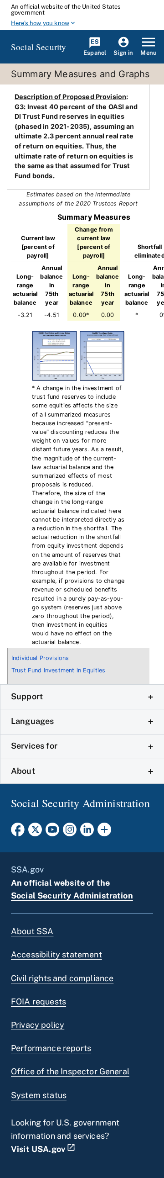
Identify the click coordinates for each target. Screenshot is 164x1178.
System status (39, 1095)
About (23, 771)
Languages (32, 721)
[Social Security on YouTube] (52, 832)
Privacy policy (37, 1025)
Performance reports (51, 1048)
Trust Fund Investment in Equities (58, 670)
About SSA (32, 931)
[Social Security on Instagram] (70, 832)
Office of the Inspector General (70, 1071)
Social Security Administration (72, 895)
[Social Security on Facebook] (18, 832)
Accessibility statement (56, 954)
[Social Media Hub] (104, 832)
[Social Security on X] (35, 832)
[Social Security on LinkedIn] (87, 832)
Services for (34, 745)
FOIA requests (38, 1001)
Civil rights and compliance (62, 978)
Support (27, 696)
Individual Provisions (40, 658)
